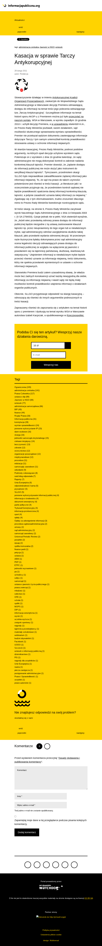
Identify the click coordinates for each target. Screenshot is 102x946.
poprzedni (21, 32)
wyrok (18, 616)
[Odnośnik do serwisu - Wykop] (65, 864)
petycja (19, 552)
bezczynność (22, 444)
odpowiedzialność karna (26, 486)
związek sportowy (23, 622)
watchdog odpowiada (25, 476)
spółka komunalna (23, 546)
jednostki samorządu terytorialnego (31, 438)
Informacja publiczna (25, 419)
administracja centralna (29, 47)
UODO (19, 645)
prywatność (20, 489)
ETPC (18, 565)
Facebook (20, 641)
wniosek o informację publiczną (29, 651)
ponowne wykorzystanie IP (28, 428)
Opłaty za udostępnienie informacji (30, 521)
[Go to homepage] (41, 6)
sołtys (18, 578)
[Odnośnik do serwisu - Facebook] (46, 864)
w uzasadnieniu (60, 124)
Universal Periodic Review (27, 536)
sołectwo (19, 594)
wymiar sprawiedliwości (26, 425)
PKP (17, 562)
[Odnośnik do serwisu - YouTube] (55, 864)
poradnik (19, 540)
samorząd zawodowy (25, 533)
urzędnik (19, 680)
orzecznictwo (22, 451)
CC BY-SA (88, 898)
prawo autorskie (22, 683)
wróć (20, 27)
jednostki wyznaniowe (25, 568)
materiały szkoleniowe (25, 632)
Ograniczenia (22, 387)
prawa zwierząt (22, 587)
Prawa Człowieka (24, 393)
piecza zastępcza (23, 670)
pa (17, 571)
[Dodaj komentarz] (47, 746)
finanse (19, 412)
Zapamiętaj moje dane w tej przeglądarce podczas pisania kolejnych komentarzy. (50, 822)
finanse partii (21, 549)
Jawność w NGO (47, 47)
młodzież (19, 591)
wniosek (59, 47)
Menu (89, 5)
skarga (19, 435)
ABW (18, 559)
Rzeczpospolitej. (75, 315)
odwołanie (20, 470)
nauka (18, 667)
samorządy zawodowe (26, 467)
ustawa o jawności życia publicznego (31, 584)
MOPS (18, 606)
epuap (18, 543)
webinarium (20, 635)
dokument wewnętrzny (25, 501)
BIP (18, 409)
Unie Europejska (23, 664)
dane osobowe (22, 432)
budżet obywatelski (24, 638)
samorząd (20, 581)
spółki (18, 603)
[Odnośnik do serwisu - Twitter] (37, 864)
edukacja (20, 463)
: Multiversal (51, 940)
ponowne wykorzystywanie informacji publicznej (36, 495)
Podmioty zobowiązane (26, 473)
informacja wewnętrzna (25, 613)
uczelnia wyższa (23, 619)
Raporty (19, 479)
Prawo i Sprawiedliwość (26, 676)
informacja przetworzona (26, 511)
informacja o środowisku (26, 498)
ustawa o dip (21, 397)
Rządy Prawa (22, 416)
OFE (18, 597)
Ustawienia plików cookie (51, 935)
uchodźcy (20, 575)
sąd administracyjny (24, 530)
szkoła (18, 600)
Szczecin (20, 648)
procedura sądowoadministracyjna (30, 524)
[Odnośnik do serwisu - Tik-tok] (27, 864)
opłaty (18, 517)
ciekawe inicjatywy (24, 441)
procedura (20, 460)
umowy (19, 527)
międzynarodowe (23, 457)
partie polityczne (22, 505)
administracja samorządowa (28, 406)
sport (18, 514)
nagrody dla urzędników (26, 660)
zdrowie (19, 447)
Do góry (51, 847)
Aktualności (19, 20)
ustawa (19, 556)
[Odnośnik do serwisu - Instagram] (74, 864)
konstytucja (21, 422)
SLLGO (19, 492)
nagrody (19, 625)
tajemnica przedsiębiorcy (26, 629)
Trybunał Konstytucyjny (26, 508)
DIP (17, 610)
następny (80, 32)
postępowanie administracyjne (29, 673)
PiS (17, 657)
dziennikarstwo (22, 654)
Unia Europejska (23, 482)
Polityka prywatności (51, 930)
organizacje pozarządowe (27, 454)
